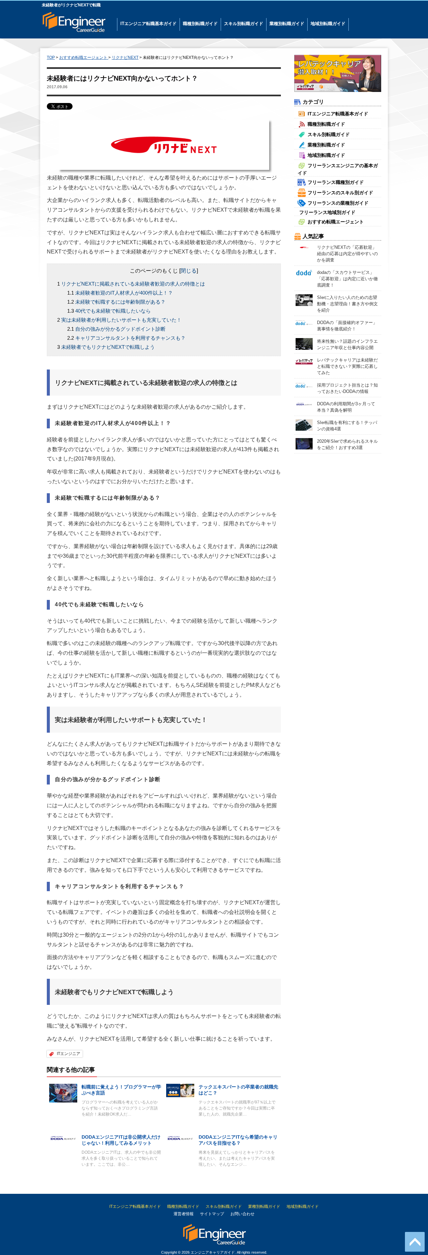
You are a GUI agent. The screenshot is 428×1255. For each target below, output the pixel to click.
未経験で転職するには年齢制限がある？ (120, 302)
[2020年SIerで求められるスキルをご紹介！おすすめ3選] (304, 443)
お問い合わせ (242, 1214)
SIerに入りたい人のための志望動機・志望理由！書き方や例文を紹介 (347, 304)
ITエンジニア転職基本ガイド (148, 23)
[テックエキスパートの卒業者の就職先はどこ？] (180, 1090)
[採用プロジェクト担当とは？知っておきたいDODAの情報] (304, 385)
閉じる (189, 271)
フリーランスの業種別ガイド (338, 203)
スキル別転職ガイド (243, 23)
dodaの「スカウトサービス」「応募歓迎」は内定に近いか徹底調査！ (347, 279)
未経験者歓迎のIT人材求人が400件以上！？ (124, 293)
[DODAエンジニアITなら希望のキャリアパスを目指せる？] (180, 1137)
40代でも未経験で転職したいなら (113, 311)
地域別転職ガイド (328, 23)
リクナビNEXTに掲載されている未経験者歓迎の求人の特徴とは (133, 284)
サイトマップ (212, 1214)
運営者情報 (184, 1214)
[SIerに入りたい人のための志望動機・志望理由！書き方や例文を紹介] (304, 300)
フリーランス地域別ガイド (327, 212)
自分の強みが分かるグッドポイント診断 (120, 329)
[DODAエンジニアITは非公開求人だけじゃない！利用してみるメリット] (63, 1137)
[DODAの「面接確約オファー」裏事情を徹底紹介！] (304, 322)
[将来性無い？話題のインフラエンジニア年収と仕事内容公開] (304, 343)
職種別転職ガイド (200, 23)
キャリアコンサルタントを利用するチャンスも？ (130, 338)
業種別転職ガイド (287, 23)
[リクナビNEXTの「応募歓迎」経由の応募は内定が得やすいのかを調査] (304, 247)
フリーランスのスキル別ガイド (340, 192)
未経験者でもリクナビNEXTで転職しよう (108, 347)
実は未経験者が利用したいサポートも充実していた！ (121, 320)
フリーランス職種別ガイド (336, 182)
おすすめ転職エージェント (336, 221)
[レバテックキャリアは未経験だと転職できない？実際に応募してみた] (304, 361)
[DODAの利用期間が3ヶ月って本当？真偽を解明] (304, 403)
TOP (51, 57)
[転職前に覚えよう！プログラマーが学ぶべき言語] (63, 1093)
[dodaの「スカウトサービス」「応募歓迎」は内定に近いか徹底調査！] (304, 272)
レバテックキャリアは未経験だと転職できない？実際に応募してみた (347, 366)
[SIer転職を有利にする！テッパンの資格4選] (304, 425)
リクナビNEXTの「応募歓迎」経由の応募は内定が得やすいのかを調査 (347, 254)
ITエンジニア (68, 1053)
